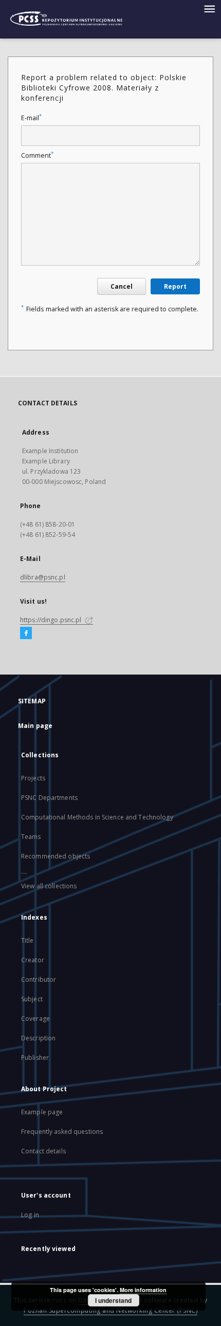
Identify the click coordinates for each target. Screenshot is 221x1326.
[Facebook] (26, 633)
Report (175, 286)
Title (27, 940)
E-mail (31, 118)
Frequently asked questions (62, 1131)
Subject (32, 999)
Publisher (35, 1057)
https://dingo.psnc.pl (51, 619)
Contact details (43, 1151)
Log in (30, 1214)
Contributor (38, 979)
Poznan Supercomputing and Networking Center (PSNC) (110, 1310)
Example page (42, 1112)
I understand (113, 1300)
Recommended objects (55, 856)
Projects (33, 778)
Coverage (35, 1018)
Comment (37, 155)
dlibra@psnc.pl (42, 577)
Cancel (121, 286)
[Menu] (209, 8)
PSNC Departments (49, 797)
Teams (31, 836)
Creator (32, 960)
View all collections (49, 886)
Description (38, 1038)
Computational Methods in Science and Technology (97, 817)
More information (143, 1290)
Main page (35, 725)
